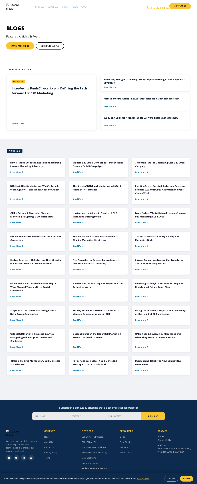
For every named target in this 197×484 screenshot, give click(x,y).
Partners (124, 447)
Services (39, 6)
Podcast (65, 6)
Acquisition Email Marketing (94, 452)
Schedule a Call (50, 45)
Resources (52, 6)
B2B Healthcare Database (94, 447)
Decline (171, 478)
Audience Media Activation (94, 468)
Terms (47, 457)
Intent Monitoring (90, 463)
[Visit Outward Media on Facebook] (9, 458)
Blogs (122, 436)
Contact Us (180, 6)
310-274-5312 (159, 7)
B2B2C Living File (89, 442)
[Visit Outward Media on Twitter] (16, 458)
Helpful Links (126, 452)
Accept (186, 478)
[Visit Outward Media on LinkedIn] (23, 458)
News (75, 6)
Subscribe (153, 416)
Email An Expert (20, 45)
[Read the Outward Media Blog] (31, 458)
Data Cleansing (89, 457)
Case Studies (126, 442)
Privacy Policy (50, 452)
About (84, 6)
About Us (48, 442)
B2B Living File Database (93, 436)
